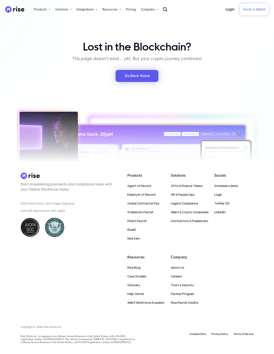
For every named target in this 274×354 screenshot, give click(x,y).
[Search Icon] (165, 9)
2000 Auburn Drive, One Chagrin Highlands (48, 203)
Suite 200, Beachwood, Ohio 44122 (43, 210)
